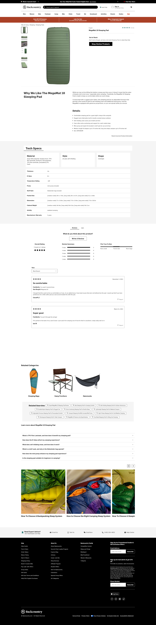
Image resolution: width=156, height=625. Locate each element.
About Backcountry (56, 546)
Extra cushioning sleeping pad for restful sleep (78, 409)
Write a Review (78, 238)
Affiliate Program (56, 563)
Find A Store (24, 549)
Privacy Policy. (117, 578)
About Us (54, 543)
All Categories (55, 578)
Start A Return (25, 558)
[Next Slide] (118, 1)
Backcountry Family (87, 543)
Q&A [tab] (82, 228)
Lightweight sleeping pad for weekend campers (108, 409)
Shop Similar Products (101, 44)
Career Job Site (55, 558)
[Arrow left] (128, 466)
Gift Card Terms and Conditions (30, 575)
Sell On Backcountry (56, 569)
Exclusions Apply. (114, 568)
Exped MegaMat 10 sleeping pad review (59, 405)
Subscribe (130, 551)
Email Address (114, 548)
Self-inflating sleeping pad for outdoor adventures (113, 405)
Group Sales (24, 569)
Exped (90, 28)
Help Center (24, 546)
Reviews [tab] (74, 228)
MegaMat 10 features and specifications (78, 417)
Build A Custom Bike (27, 563)
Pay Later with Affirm (27, 566)
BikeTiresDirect (85, 555)
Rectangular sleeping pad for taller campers (51, 417)
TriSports (83, 561)
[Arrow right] (133, 466)
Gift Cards (24, 572)
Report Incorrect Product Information (122, 136)
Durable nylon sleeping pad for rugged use (49, 409)
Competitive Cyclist (86, 546)
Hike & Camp (25, 25)
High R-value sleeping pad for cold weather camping (111, 413)
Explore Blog (54, 552)
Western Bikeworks (86, 558)
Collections (54, 572)
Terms (111, 578)
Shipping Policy (25, 561)
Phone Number (115, 581)
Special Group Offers (57, 575)
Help (22, 543)
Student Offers (55, 566)
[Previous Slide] (38, 1)
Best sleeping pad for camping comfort (84, 405)
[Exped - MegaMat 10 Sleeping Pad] (24, 30)
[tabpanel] (78, 185)
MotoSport (83, 552)
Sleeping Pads (40, 25)
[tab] (34, 148)
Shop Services (55, 561)
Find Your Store (130, 1)
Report (121, 299)
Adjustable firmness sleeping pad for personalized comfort (48, 413)
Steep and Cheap (85, 549)
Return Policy (25, 555)
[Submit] (44, 7)
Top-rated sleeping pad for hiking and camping (106, 417)
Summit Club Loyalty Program (59, 549)
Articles (53, 555)
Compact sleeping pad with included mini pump (80, 413)
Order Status (24, 552)
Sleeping (32, 25)
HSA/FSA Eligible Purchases (29, 578)
